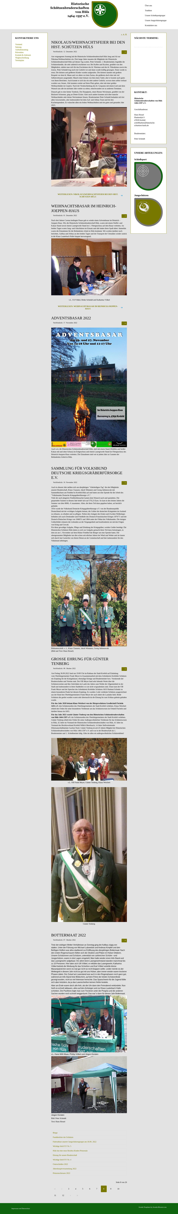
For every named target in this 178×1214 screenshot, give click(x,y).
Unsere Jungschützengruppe (155, 20)
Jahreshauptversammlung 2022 (64, 1169)
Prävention (19, 52)
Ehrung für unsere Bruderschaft (65, 1155)
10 (118, 1189)
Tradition (148, 10)
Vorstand (18, 44)
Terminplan (19, 60)
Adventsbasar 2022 (71, 318)
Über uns (148, 5)
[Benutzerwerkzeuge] (124, 52)
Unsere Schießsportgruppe (155, 15)
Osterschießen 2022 (60, 1164)
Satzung (18, 47)
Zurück (62, 1189)
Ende (77, 1195)
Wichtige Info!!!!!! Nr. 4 (62, 1160)
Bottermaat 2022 (68, 935)
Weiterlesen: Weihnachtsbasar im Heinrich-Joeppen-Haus (88, 307)
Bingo (55, 1133)
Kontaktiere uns (151, 25)
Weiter (70, 1195)
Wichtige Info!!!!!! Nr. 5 (62, 1146)
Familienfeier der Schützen (63, 1137)
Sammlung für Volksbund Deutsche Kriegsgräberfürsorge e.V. (86, 473)
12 (63, 1195)
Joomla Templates (144, 1207)
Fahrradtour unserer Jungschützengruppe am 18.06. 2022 (74, 1142)
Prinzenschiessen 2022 (61, 1173)
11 (55, 1195)
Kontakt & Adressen (23, 55)
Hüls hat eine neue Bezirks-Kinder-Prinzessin (70, 1151)
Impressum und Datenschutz (21, 1208)
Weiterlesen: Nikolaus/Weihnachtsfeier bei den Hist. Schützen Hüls (88, 195)
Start (55, 1189)
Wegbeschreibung (22, 58)
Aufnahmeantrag (21, 50)
